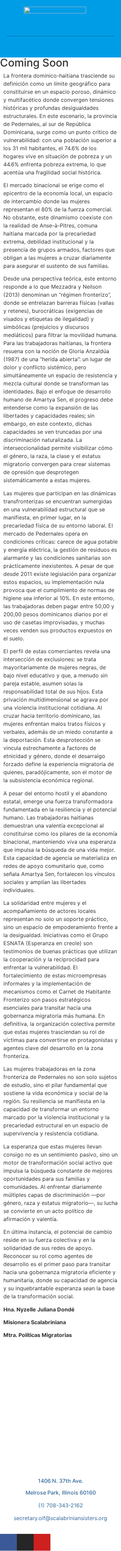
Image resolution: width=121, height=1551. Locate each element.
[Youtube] (42, 1542)
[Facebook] (8, 1542)
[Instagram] (25, 1542)
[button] (60, 41)
